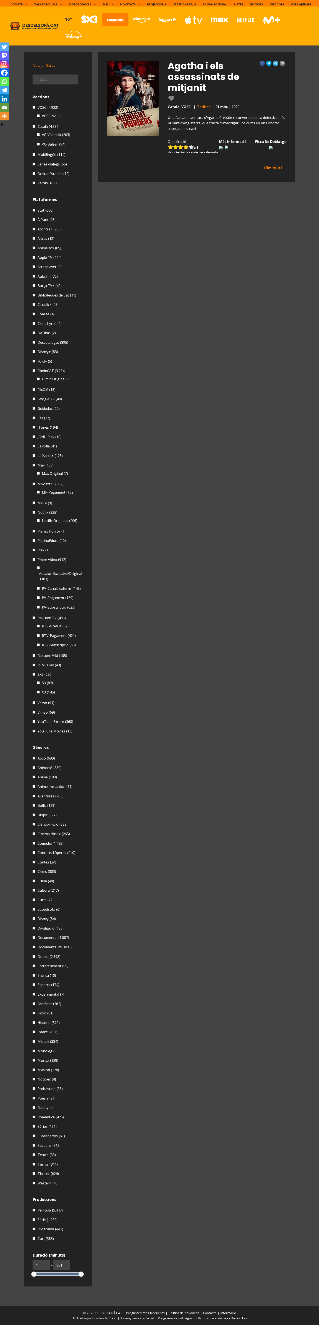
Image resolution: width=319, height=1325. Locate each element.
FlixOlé (46, 389)
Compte (17, 4)
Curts (46, 899)
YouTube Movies (55, 731)
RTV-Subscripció (59, 645)
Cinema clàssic (54, 833)
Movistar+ (50, 484)
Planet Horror (52, 531)
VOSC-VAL (53, 115)
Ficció (45, 1013)
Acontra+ (50, 229)
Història (49, 1022)
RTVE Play (49, 665)
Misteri (48, 1041)
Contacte (210, 1313)
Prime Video (52, 559)
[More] (4, 116)
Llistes (237, 4)
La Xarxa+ (50, 455)
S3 (47, 682)
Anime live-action (55, 786)
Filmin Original (56, 379)
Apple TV (49, 257)
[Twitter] (4, 46)
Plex (43, 550)
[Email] (4, 107)
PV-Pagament (57, 597)
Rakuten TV (52, 618)
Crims (47, 871)
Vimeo (46, 712)
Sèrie (48, 1219)
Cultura (48, 890)
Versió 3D (48, 183)
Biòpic (47, 815)
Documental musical (57, 947)
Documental (53, 937)
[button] (262, 63)
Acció (46, 758)
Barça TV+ (50, 285)
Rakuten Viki (52, 655)
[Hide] (1, 124)
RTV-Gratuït (55, 626)
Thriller (203, 106)
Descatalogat (53, 342)
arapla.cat (147, 1318)
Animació (49, 767)
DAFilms (47, 332)
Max (46, 465)
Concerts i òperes (56, 852)
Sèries (47, 1126)
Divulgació (51, 928)
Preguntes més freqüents (146, 1313)
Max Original (55, 473)
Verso (46, 702)
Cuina (46, 881)
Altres (46, 238)
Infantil (48, 1032)
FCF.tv (45, 361)
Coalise (46, 314)
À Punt (47, 219)
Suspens (49, 1145)
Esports (48, 984)
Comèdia (50, 843)
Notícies (256, 4)
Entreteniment (53, 966)
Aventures (50, 796)
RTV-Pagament (59, 635)
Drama (49, 956)
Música (48, 1060)
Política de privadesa (184, 1313)
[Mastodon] (4, 55)
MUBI (45, 503)
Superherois (51, 1136)
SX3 (45, 674)
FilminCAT (52, 370)
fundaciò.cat (108, 1318)
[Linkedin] (4, 98)
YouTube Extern (55, 721)
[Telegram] (4, 90)
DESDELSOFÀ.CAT (108, 1313)
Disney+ (48, 351)
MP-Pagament (58, 492)
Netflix (47, 512)
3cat (45, 210)
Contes (47, 862)
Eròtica (47, 975)
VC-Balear (53, 144)
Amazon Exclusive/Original (60, 576)
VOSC (48, 107)
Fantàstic (49, 1003)
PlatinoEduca (52, 540)
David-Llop (239, 1318)
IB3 (44, 418)
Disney (47, 918)
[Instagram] (4, 64)
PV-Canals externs (61, 588)
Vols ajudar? (301, 4)
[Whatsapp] (4, 81)
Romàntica (51, 1117)
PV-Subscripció (58, 607)
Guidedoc (49, 408)
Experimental (51, 994)
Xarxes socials (46, 4)
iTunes (48, 427)
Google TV (50, 399)
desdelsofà (49, 909)
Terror (48, 1164)
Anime (47, 777)
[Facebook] (4, 72)
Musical (48, 1069)
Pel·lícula (50, 1210)
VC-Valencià (56, 134)
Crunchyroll (50, 323)
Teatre (47, 1154)
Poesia (47, 1098)
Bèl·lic (46, 805)
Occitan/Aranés (53, 173)
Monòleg (48, 1051)
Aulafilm (48, 276)
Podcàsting (50, 1088)
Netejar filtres (44, 65)
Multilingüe (51, 154)
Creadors (277, 4)
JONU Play (49, 436)
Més (106, 4)
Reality (46, 1107)
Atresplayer (50, 266)
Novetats (128, 4)
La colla (47, 446)
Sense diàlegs (52, 164)
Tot (68, 19)
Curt (46, 1238)
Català (48, 126)
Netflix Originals (59, 520)
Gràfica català (184, 4)
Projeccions (156, 4)
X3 (48, 692)
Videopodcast (80, 4)
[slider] (33, 1274)
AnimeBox (49, 248)
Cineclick (48, 304)
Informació (228, 1313)
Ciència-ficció (52, 824)
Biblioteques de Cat (57, 295)
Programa (50, 1229)
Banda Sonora (214, 4)
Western (48, 1183)
